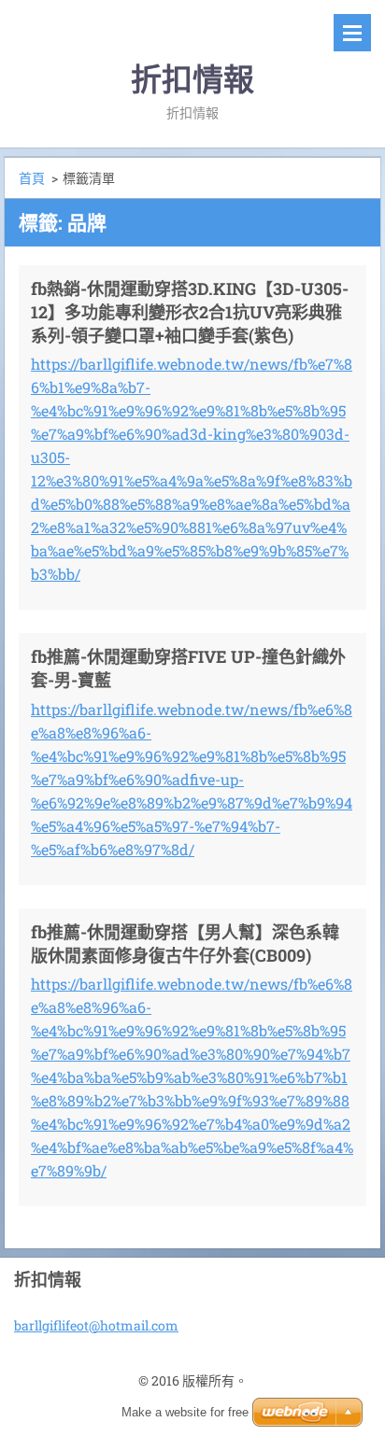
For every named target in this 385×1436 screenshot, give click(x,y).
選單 (352, 32)
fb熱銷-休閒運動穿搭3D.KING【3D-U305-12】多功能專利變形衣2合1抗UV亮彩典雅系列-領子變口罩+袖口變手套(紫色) (190, 311)
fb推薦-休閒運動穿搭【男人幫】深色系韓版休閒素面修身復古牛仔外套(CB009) (185, 943)
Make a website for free (185, 1412)
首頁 (32, 178)
